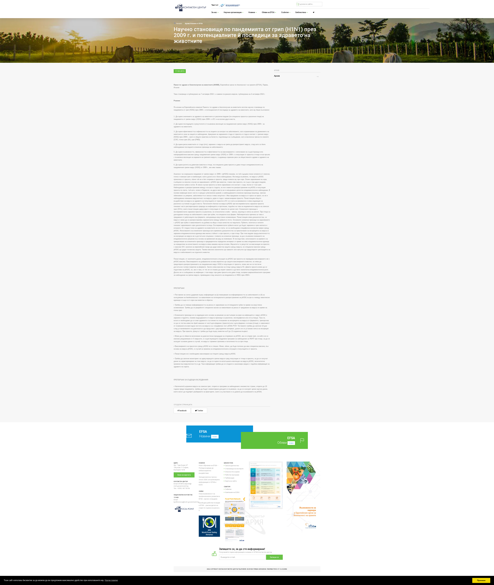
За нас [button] (214, 12)
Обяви (286, 440)
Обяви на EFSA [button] (268, 12)
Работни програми (232, 475)
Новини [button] (251, 12)
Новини (208, 434)
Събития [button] (285, 12)
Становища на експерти (234, 469)
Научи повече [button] (111, 580)
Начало (179, 23)
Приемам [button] (481, 580)
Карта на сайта (231, 481)
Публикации (229, 478)
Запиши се (274, 557)
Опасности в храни (232, 472)
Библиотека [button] (300, 12)
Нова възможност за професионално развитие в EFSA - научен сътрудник (209, 496)
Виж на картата (184, 475)
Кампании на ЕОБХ (232, 492)
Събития (228, 489)
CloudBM (283, 569)
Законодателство (232, 466)
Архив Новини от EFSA (194, 23)
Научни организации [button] (233, 12)
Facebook (182, 411)
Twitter (200, 411)
